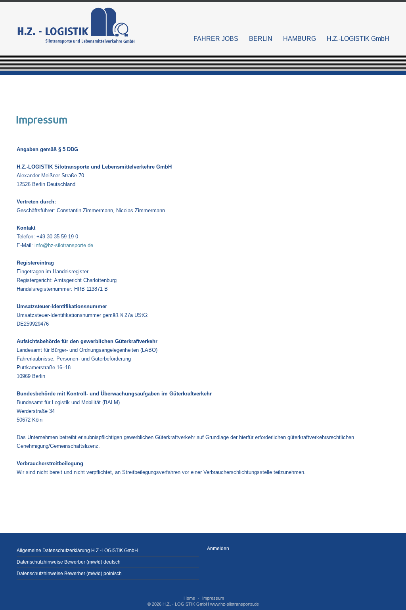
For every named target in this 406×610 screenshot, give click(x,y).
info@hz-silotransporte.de (63, 245)
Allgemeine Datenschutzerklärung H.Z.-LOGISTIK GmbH (77, 550)
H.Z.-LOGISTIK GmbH (358, 38)
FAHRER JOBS (215, 38)
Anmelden (218, 548)
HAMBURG (299, 38)
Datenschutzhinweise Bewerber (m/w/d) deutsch (69, 562)
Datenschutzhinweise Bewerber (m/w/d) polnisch (69, 573)
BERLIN (260, 38)
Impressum (213, 598)
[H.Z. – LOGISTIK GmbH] (76, 25)
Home (189, 598)
